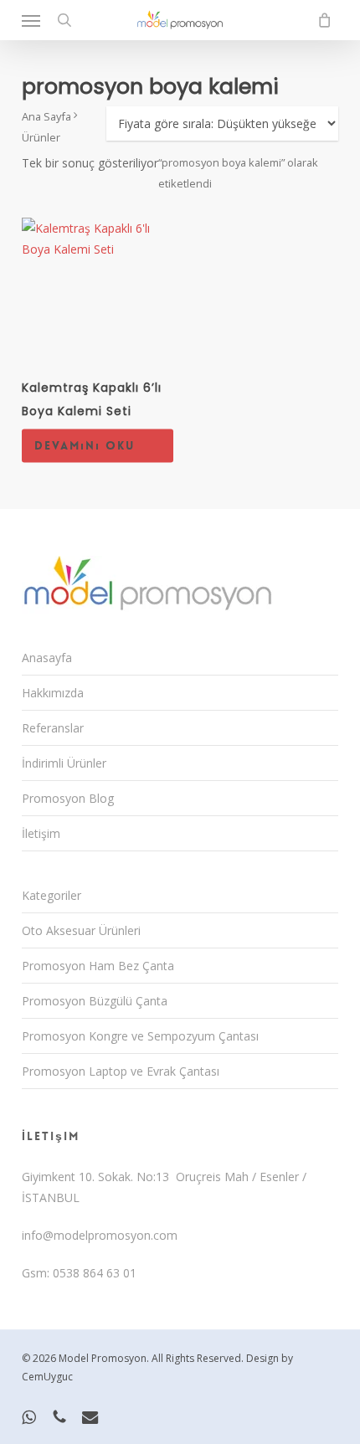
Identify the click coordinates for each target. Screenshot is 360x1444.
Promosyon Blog (68, 798)
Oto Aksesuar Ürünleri (81, 930)
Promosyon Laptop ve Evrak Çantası (120, 1071)
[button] (31, 20)
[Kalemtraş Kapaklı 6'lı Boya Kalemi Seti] (98, 294)
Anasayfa (47, 657)
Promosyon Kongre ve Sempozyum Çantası (140, 1036)
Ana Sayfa (46, 116)
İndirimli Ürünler (64, 763)
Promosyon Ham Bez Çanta (98, 966)
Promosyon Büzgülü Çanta (94, 1001)
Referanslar (53, 728)
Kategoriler (51, 895)
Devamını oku (84, 445)
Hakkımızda (53, 693)
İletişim (41, 833)
